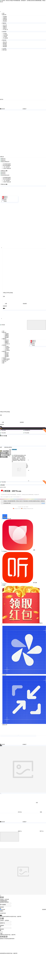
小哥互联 (26, 506)
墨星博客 (13, 501)
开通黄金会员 (3, 170)
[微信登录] (4, 308)
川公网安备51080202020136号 (27, 508)
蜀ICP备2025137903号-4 (17, 508)
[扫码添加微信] (23, 769)
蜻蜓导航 (35, 501)
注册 (1, 933)
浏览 (7, 447)
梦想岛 (32, 501)
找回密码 (44, 909)
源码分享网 (8, 503)
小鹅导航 (42, 501)
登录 (2, 910)
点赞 (9, 447)
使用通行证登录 (4, 900)
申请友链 (43, 503)
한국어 (5, 200)
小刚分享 (20, 501)
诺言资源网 (9, 501)
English (5, 198)
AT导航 (23, 501)
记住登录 (3, 909)
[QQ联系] (0, 745)
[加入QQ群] (9, 735)
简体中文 (5, 196)
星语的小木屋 (27, 501)
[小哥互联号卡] (34, 431)
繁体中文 (5, 197)
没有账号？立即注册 (4, 899)
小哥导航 (17, 501)
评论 (11, 447)
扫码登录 (12, 938)
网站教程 (15, 449)
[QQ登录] (3, 308)
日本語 (5, 201)
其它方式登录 (5, 938)
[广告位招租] (11, 431)
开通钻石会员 (3, 184)
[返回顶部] (0, 793)
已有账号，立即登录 (4, 920)
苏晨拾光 (38, 501)
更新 (5, 447)
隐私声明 (19, 916)
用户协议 (14, 916)
